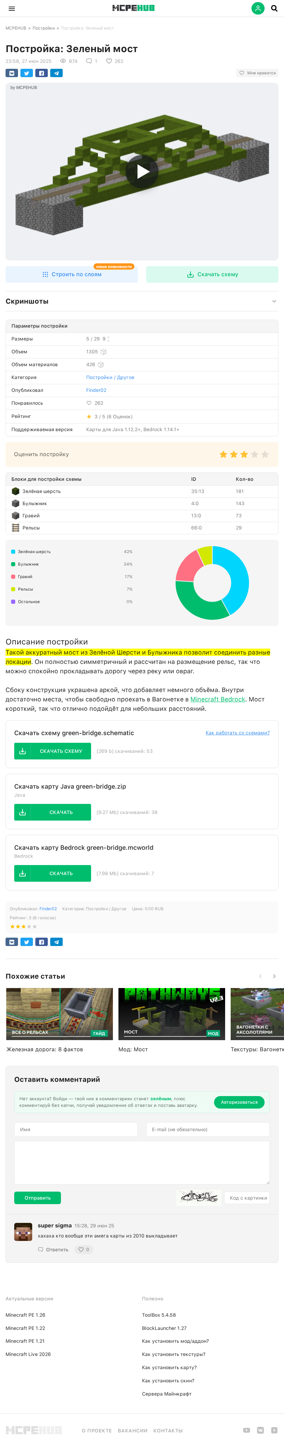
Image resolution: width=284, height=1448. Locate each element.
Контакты (168, 1430)
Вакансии (133, 1430)
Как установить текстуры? (173, 1354)
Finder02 (96, 390)
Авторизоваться (239, 1102)
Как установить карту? (169, 1367)
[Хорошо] (254, 457)
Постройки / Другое (110, 377)
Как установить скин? (168, 1380)
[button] (12, 8)
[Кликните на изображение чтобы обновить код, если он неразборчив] (198, 1198)
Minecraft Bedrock (217, 699)
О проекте (97, 1430)
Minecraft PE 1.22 (25, 1328)
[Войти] (258, 8)
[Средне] (244, 457)
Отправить (38, 1198)
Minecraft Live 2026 (28, 1354)
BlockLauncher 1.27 (164, 1328)
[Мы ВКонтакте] (260, 1432)
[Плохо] (223, 457)
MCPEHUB (16, 28)
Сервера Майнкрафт (167, 1394)
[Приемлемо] (234, 457)
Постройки (44, 28)
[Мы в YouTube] (246, 1432)
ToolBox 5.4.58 (159, 1315)
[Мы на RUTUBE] (274, 1432)
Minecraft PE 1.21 (25, 1341)
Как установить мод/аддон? (175, 1341)
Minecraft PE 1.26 (25, 1315)
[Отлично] (265, 457)
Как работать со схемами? (238, 732)
